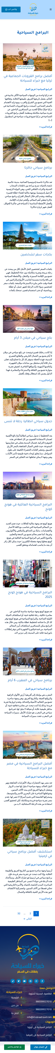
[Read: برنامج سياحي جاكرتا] (27, 148)
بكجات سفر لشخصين (36, 255)
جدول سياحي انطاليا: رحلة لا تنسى (28, 421)
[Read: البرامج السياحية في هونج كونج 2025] (27, 573)
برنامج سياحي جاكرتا (38, 168)
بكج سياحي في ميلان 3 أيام (33, 338)
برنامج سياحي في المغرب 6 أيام (30, 680)
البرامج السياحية (44, 89)
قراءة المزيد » (45, 126)
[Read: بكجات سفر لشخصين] (27, 235)
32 (18, 913)
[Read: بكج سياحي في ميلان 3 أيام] (27, 318)
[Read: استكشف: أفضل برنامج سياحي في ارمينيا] (27, 832)
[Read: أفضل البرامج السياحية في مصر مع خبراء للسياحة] (27, 744)
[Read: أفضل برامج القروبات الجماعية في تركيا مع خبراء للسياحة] (27, 57)
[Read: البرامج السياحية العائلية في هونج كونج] (27, 485)
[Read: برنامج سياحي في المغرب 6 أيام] (27, 661)
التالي (27, 918)
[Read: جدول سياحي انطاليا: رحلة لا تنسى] (27, 402)
